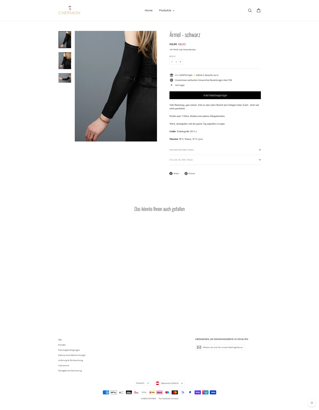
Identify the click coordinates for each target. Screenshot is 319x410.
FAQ (59, 339)
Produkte (165, 10)
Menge (172, 56)
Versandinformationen (181, 149)
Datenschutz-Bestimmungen (72, 355)
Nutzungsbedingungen (69, 350)
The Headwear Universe (168, 398)
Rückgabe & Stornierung (70, 370)
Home (149, 10)
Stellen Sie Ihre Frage (181, 159)
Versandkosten (189, 49)
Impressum (63, 365)
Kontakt (62, 345)
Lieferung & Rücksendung (70, 360)
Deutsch (140, 383)
